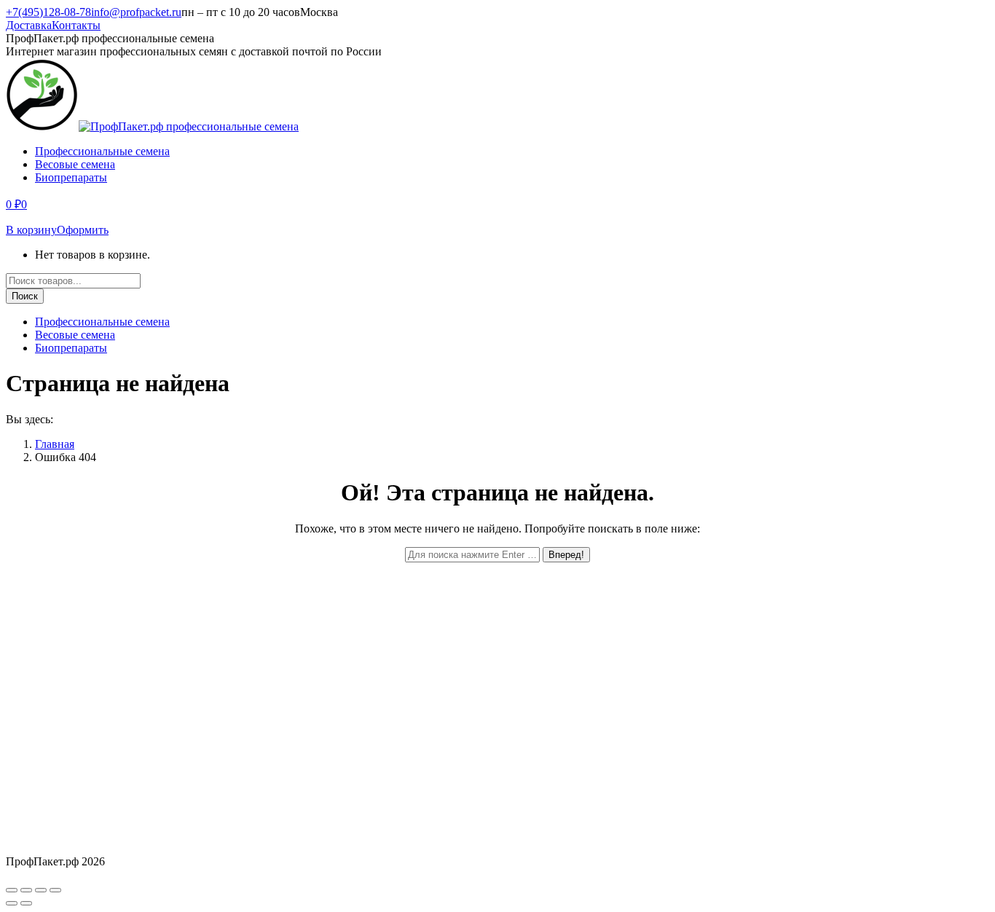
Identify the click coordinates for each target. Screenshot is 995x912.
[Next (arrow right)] (26, 903)
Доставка (29, 25)
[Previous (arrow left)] (11, 903)
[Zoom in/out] (55, 890)
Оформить (83, 230)
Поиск (25, 296)
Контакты (76, 25)
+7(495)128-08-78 (48, 12)
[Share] (26, 890)
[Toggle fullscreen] (41, 890)
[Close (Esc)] (11, 890)
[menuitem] (102, 151)
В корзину (31, 230)
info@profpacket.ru (136, 12)
